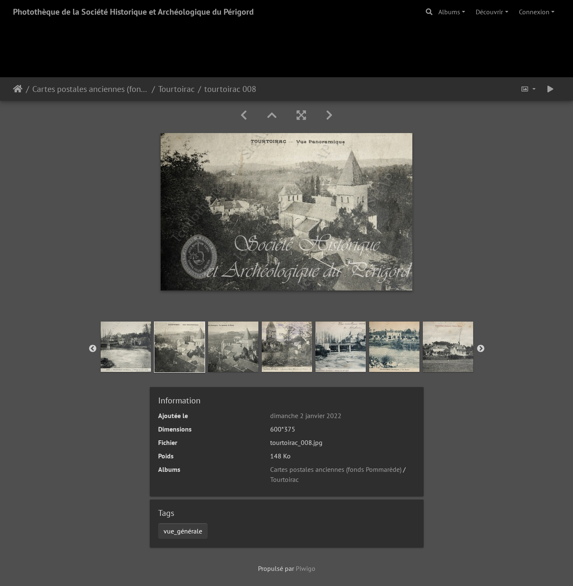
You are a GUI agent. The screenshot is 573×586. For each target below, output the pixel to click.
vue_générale (183, 531)
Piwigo (305, 568)
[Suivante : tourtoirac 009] (329, 115)
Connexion (534, 12)
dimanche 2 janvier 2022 (305, 415)
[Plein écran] (301, 115)
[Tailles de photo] (528, 89)
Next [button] (481, 349)
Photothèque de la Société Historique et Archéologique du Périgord (133, 11)
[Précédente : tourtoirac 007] (243, 115)
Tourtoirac (176, 89)
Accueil (18, 89)
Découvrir (489, 12)
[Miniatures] (271, 115)
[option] (126, 347)
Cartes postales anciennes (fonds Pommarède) (90, 89)
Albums (449, 12)
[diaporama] (550, 89)
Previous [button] (93, 349)
